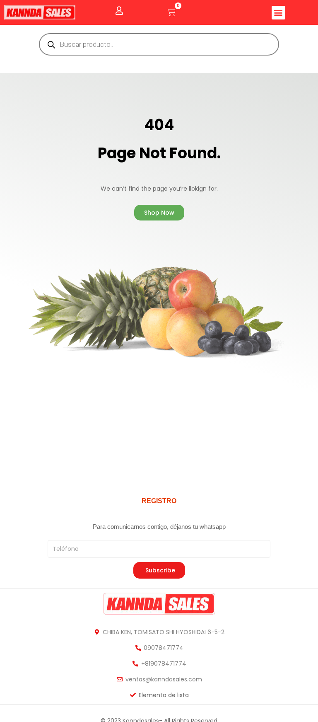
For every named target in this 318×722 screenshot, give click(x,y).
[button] (278, 12)
